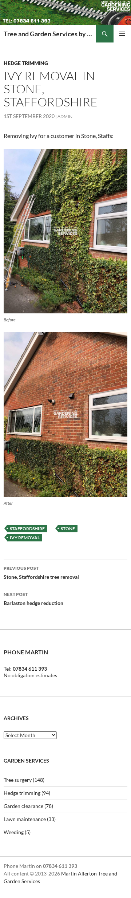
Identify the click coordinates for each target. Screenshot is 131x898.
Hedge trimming (26, 63)
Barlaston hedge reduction (33, 599)
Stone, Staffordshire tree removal (41, 572)
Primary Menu (122, 33)
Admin (64, 116)
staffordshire (27, 528)
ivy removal (25, 537)
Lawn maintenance (25, 819)
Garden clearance (23, 806)
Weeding (14, 832)
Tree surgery (18, 780)
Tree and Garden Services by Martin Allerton (50, 34)
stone (68, 528)
